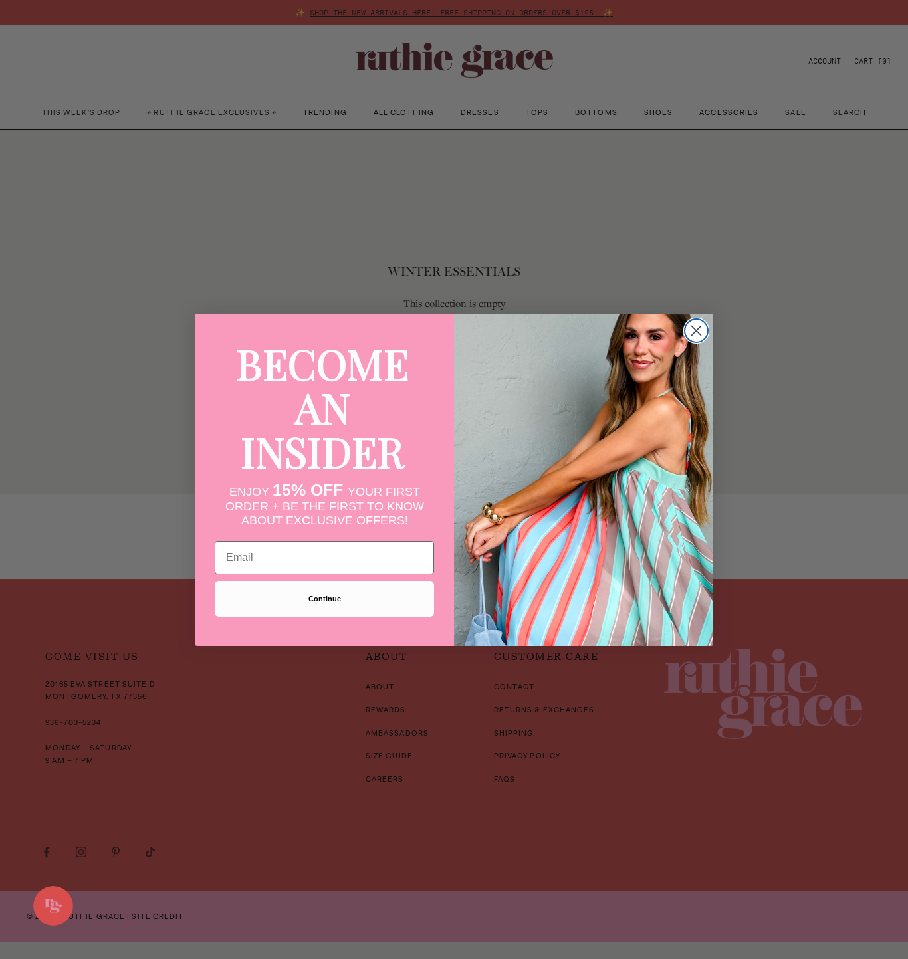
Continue (324, 599)
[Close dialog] (696, 330)
